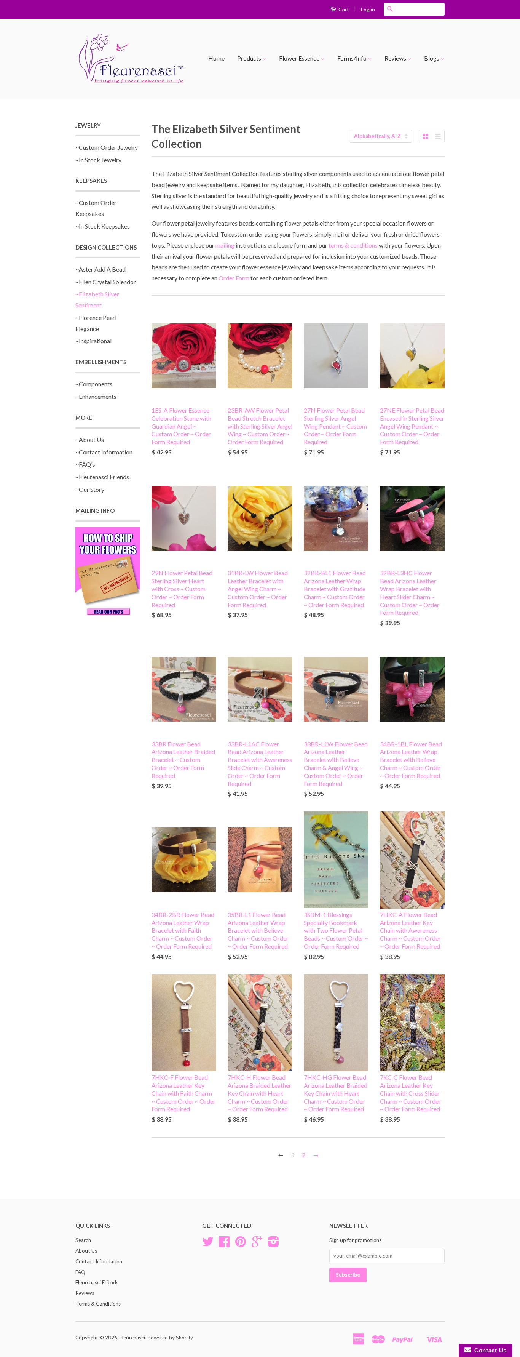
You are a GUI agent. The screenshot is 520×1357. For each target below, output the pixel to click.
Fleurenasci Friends (96, 1282)
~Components (93, 383)
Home (216, 58)
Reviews (395, 58)
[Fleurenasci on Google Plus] (257, 1244)
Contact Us (489, 1350)
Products (249, 58)
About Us (86, 1251)
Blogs (432, 58)
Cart (343, 9)
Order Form (234, 278)
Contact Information (98, 1261)
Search (83, 1240)
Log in (368, 9)
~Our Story (89, 489)
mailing (224, 245)
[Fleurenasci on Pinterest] (240, 1244)
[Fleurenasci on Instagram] (273, 1244)
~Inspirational (93, 340)
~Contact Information (103, 452)
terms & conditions (353, 245)
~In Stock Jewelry (98, 159)
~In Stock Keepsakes (102, 226)
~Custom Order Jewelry (106, 147)
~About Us (89, 439)
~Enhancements (95, 396)
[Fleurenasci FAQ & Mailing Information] (107, 572)
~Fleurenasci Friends (102, 476)
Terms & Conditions (98, 1304)
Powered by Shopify (170, 1338)
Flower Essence (300, 58)
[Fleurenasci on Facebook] (224, 1244)
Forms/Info (352, 58)
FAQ (80, 1272)
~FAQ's (85, 464)
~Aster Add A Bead (100, 269)
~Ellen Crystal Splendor (105, 281)
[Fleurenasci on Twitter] (208, 1244)
